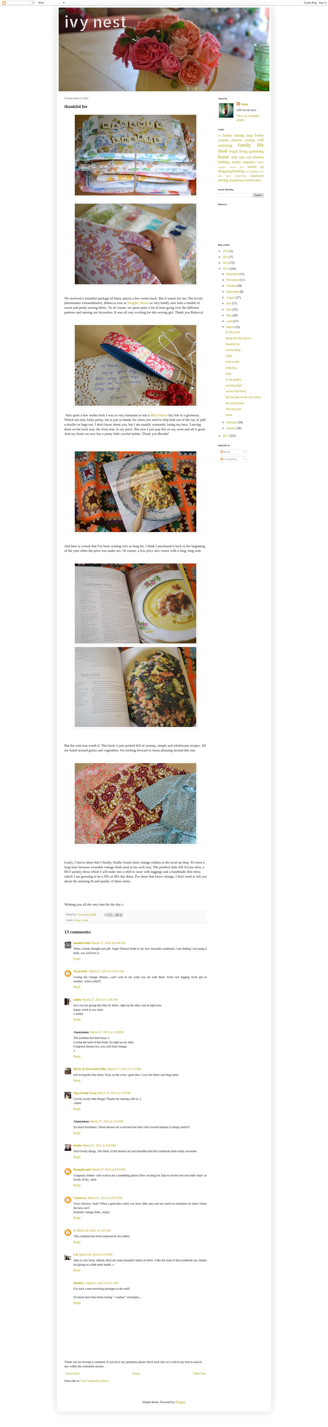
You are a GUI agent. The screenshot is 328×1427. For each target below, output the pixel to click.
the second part (235, 403)
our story (224, 175)
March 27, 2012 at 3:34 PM (106, 1121)
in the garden (233, 379)
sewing (223, 180)
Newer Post (72, 1373)
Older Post (199, 1373)
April (229, 321)
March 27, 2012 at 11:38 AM (100, 999)
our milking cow (255, 171)
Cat (75, 1254)
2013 (226, 262)
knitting (223, 162)
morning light (234, 385)
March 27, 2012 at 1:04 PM (106, 1032)
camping (223, 140)
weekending (233, 350)
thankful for (233, 344)
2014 (226, 257)
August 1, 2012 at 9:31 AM (101, 1283)
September (233, 291)
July (229, 303)
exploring (225, 145)
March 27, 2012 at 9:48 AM (108, 943)
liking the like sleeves (238, 338)
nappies (222, 167)
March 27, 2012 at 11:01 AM (106, 971)
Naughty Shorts (138, 303)
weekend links (252, 180)
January (231, 428)
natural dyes (236, 167)
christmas (236, 140)
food (222, 151)
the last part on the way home (243, 397)
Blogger (180, 1402)
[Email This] (106, 915)
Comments (230, 459)
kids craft (245, 157)
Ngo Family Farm (84, 1093)
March (230, 327)
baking (239, 135)
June (229, 309)
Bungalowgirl (82, 1169)
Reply (77, 958)
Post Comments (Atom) (95, 1380)
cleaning (250, 140)
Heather (78, 1283)
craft (260, 140)
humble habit (82, 943)
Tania (244, 104)
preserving (240, 175)
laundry (236, 162)
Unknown (79, 1198)
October (231, 285)
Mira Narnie (159, 415)
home (223, 156)
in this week (233, 332)
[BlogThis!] (110, 915)
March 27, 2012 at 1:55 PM (114, 1093)
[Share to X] (114, 915)
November (233, 279)
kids (234, 157)
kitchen (258, 157)
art (219, 135)
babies (227, 135)
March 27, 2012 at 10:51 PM (105, 1198)
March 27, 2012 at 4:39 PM (99, 1145)
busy (228, 373)
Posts (226, 451)
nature (252, 167)
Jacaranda (80, 971)
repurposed (257, 175)
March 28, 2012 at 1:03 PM (95, 1254)
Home (136, 1373)
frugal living (238, 151)
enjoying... (232, 367)
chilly (229, 355)
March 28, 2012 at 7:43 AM (93, 1230)
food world (232, 361)
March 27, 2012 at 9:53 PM (108, 1169)
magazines (249, 162)
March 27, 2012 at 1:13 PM (124, 1069)
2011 (226, 435)
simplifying (236, 180)
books (85, 920)
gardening (256, 151)
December (232, 274)
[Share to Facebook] (117, 915)
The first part (233, 409)
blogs (77, 920)
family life (251, 145)
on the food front (236, 391)
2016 (226, 251)
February (232, 422)
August (231, 297)
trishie (77, 1145)
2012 (226, 268)
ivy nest (95, 21)
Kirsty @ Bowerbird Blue (89, 1069)
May (229, 315)
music (260, 162)
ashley (77, 999)
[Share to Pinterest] (121, 915)
